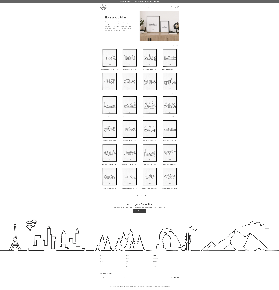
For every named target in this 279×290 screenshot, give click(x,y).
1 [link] (133, 195)
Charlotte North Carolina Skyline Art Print (169, 93)
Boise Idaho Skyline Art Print (129, 93)
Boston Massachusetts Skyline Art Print (149, 93)
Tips (127, 264)
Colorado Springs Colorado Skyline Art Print (170, 116)
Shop (101, 258)
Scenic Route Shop (116, 286)
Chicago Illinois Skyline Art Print (109, 116)
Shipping (155, 258)
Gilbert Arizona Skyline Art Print (149, 164)
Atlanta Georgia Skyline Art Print (129, 69)
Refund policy (133, 286)
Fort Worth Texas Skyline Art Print (129, 164)
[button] (113, 7)
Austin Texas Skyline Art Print (149, 69)
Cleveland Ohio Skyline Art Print (149, 116)
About (127, 258)
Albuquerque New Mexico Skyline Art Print (109, 69)
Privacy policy (141, 286)
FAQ (127, 266)
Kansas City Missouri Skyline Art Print (149, 188)
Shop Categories (139, 211)
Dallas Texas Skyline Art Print (129, 140)
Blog (127, 261)
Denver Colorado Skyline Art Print (149, 140)
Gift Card (102, 261)
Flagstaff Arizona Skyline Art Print (109, 164)
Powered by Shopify (124, 286)
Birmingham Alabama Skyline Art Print (109, 93)
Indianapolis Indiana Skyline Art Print (129, 188)
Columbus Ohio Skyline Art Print (109, 140)
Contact (128, 269)
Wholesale (102, 264)
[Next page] (145, 195)
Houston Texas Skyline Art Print (109, 188)
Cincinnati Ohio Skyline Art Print (129, 116)
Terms (154, 266)
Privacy (155, 264)
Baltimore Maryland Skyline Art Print (169, 69)
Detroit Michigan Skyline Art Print (169, 140)
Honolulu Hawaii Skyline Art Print (169, 164)
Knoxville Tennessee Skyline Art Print (169, 188)
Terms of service (148, 286)
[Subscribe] (124, 277)
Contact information (166, 286)
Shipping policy (157, 286)
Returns (155, 261)
